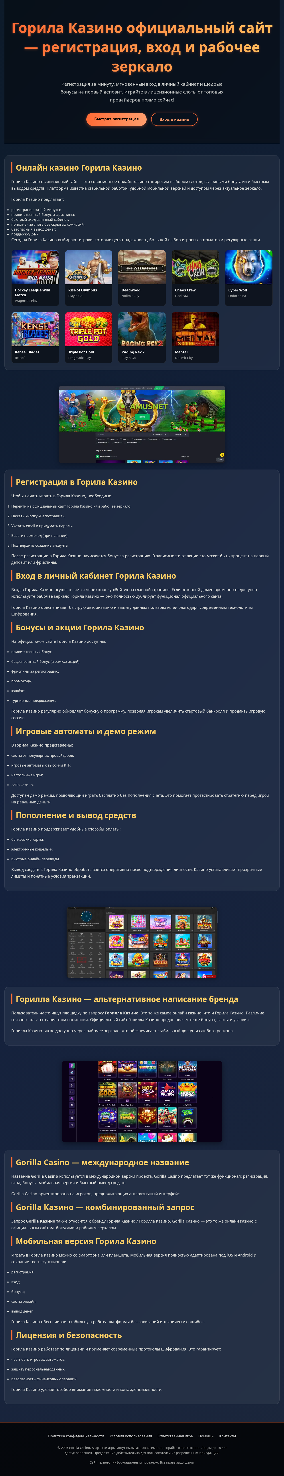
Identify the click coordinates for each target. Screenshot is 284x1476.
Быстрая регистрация (116, 119)
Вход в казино (174, 119)
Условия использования (131, 1436)
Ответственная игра (175, 1436)
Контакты (227, 1436)
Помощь (206, 1436)
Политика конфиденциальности (76, 1436)
